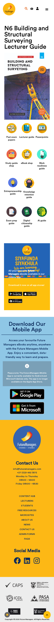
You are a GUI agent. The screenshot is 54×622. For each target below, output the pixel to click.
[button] (46, 9)
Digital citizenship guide (26, 223)
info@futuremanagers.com (27, 469)
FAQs (27, 539)
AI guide (42, 221)
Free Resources (27, 510)
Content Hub (27, 496)
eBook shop (27, 163)
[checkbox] (7, 615)
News (27, 525)
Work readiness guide (42, 166)
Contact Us (27, 529)
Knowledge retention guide (29, 194)
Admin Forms (27, 534)
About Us (27, 520)
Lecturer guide (26, 137)
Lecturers (27, 501)
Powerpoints (42, 137)
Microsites (27, 515)
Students (27, 506)
